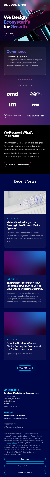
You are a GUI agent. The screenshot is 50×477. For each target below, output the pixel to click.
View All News (25, 368)
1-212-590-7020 (10, 406)
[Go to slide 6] (29, 79)
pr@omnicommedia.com (13, 427)
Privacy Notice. (12, 443)
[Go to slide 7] (31, 79)
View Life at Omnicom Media (17, 164)
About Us (9, 33)
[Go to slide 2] (20, 79)
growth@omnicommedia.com (15, 418)
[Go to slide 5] (27, 79)
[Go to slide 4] (25, 79)
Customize (25, 459)
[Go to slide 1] (18, 79)
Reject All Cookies (25, 466)
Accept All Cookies (25, 472)
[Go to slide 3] (22, 79)
